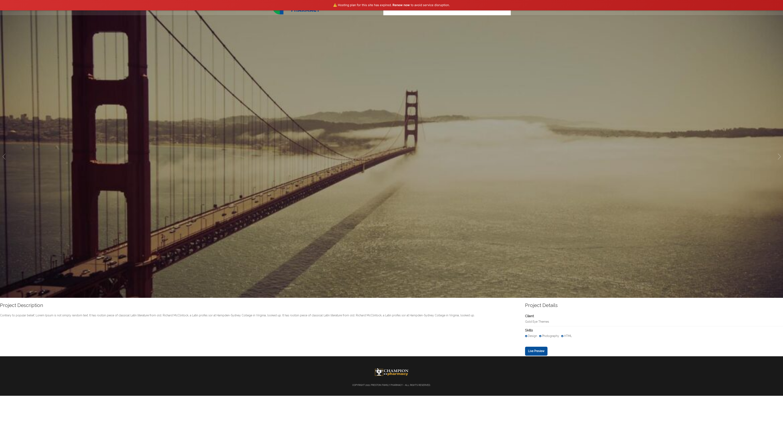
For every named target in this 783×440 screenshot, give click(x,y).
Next (779, 156)
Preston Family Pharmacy (387, 385)
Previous (4, 156)
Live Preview (536, 351)
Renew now (401, 5)
